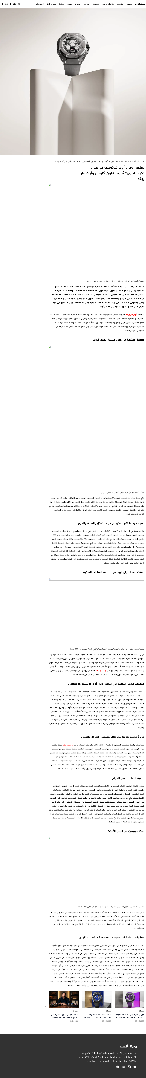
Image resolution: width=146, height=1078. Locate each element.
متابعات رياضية (108, 4)
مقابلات (129, 4)
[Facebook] (117, 1066)
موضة (69, 4)
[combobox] (23, 4)
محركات (86, 4)
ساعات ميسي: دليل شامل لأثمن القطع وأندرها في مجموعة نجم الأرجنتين (64, 1016)
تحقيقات (96, 4)
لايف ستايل (39, 4)
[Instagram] (6, 4)
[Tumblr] (10, 4)
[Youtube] (14, 4)
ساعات (77, 4)
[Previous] (46, 1007)
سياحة (61, 4)
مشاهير (120, 4)
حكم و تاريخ (51, 4)
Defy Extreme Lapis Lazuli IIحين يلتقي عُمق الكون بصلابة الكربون (97, 1016)
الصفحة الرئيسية (137, 161)
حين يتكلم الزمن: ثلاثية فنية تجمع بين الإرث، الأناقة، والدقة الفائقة (129, 1016)
